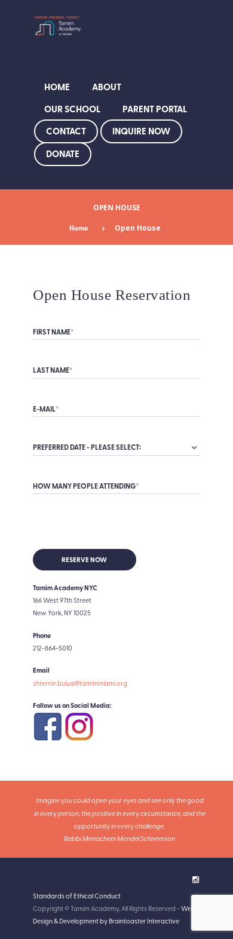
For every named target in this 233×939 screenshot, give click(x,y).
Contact (66, 130)
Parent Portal (154, 108)
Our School (72, 108)
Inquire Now (141, 130)
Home (57, 86)
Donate (62, 153)
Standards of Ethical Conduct (77, 895)
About (106, 86)
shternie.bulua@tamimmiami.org (80, 683)
